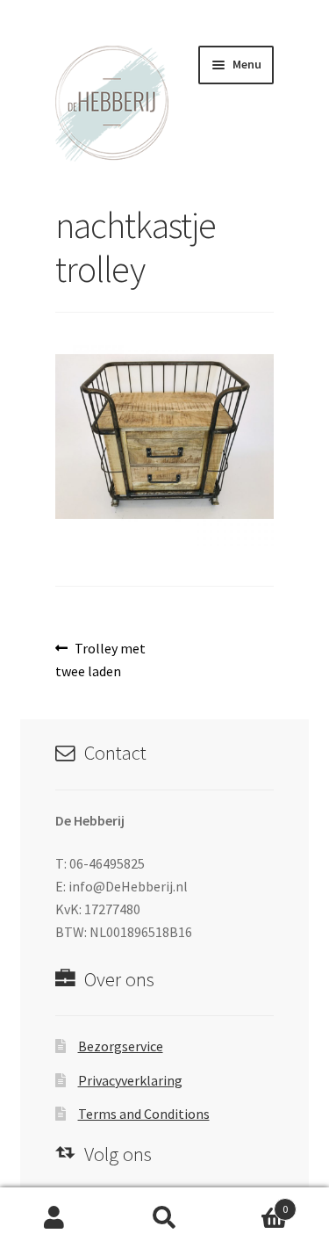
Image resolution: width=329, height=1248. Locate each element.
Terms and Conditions (144, 1113)
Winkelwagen (253, 1203)
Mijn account (55, 1218)
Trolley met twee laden (101, 659)
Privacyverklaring (130, 1080)
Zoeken (164, 1218)
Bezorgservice (120, 1046)
